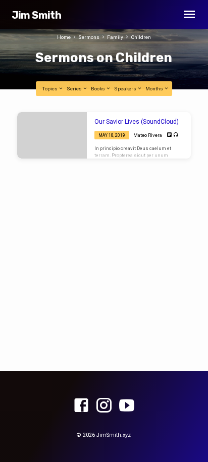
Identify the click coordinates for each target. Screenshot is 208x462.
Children (141, 37)
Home (64, 37)
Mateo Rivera (147, 135)
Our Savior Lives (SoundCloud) (136, 121)
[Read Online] (169, 135)
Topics (50, 88)
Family (115, 37)
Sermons (88, 37)
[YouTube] (127, 406)
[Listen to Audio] (176, 135)
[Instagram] (104, 406)
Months (154, 88)
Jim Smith (36, 15)
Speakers (125, 88)
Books (98, 88)
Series (75, 88)
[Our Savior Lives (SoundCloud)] (52, 135)
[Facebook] (81, 406)
